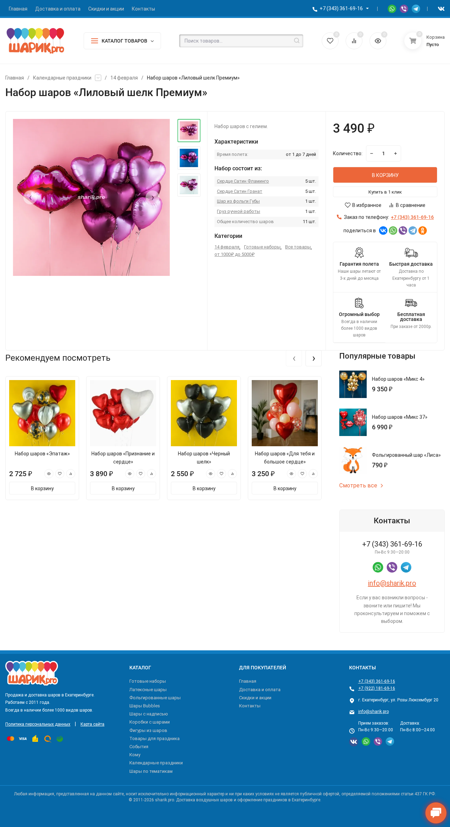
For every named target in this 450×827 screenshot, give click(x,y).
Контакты (250, 705)
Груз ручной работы (238, 211)
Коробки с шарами (149, 722)
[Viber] (403, 230)
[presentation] (30, 197)
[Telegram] (413, 230)
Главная (14, 77)
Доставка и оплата (260, 689)
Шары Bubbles (144, 705)
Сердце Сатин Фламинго (243, 181)
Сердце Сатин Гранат (239, 191)
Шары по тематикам (151, 771)
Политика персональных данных (37, 724)
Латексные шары (148, 689)
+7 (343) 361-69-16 (341, 8)
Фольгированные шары (155, 697)
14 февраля (124, 77)
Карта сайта (92, 724)
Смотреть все (358, 485)
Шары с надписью (148, 713)
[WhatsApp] (393, 230)
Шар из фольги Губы (238, 201)
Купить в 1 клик (385, 192)
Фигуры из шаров (148, 730)
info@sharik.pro (392, 583)
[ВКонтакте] (383, 230)
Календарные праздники (62, 77)
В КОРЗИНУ (385, 175)
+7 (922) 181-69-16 (376, 688)
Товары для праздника (154, 738)
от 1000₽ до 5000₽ (234, 254)
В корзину (42, 488)
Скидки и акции (255, 697)
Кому (134, 754)
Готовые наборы (262, 247)
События (138, 746)
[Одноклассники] (422, 230)
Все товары (298, 247)
